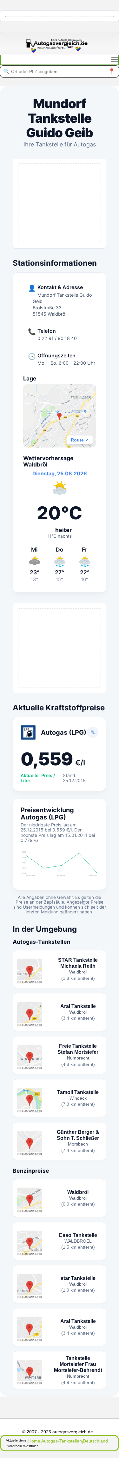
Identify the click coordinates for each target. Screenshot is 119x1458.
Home (34, 1440)
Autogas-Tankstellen (61, 1440)
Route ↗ (80, 439)
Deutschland (95, 1440)
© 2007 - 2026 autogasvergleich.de (57, 1431)
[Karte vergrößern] (59, 416)
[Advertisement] (59, 203)
